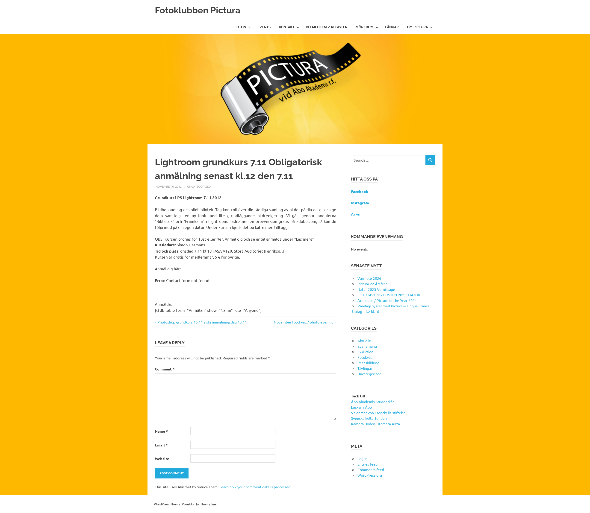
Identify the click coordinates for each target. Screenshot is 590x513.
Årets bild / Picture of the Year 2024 (387, 300)
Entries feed (367, 464)
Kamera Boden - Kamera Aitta (375, 423)
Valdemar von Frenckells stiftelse (378, 412)
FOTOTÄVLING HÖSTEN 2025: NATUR (388, 294)
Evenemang (367, 346)
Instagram (360, 202)
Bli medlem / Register (326, 27)
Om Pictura (417, 27)
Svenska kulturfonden (369, 418)
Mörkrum (365, 27)
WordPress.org (369, 475)
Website (162, 458)
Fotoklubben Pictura (197, 10)
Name (161, 431)
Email (161, 445)
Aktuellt (364, 340)
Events (264, 27)
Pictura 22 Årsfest (372, 283)
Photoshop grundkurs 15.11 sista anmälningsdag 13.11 (202, 322)
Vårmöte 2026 (369, 278)
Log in (362, 458)
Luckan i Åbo (361, 407)
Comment (164, 369)
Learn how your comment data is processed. (255, 486)
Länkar (392, 27)
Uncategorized (199, 186)
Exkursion (365, 351)
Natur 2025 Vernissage (376, 289)
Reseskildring (368, 362)
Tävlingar (364, 368)
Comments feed (370, 469)
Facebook (359, 191)
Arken (356, 214)
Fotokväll (364, 357)
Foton (240, 27)
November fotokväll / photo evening (303, 322)
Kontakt (287, 27)
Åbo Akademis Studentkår (372, 401)
